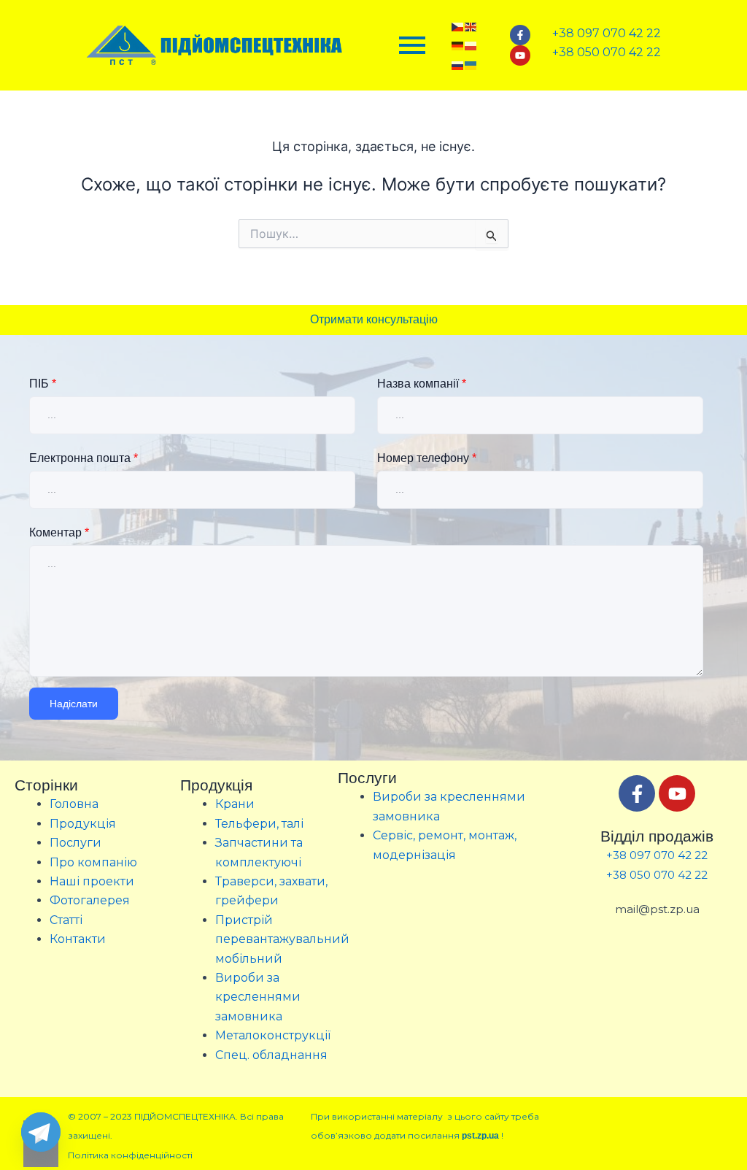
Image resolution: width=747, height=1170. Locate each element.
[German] (458, 45)
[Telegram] (41, 1132)
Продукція (83, 824)
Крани (235, 804)
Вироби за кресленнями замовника (258, 997)
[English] (471, 25)
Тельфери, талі (259, 824)
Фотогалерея (90, 900)
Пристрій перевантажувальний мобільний (282, 939)
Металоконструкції (272, 1035)
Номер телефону (426, 458)
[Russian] (458, 64)
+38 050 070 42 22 (657, 875)
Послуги (75, 843)
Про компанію (93, 862)
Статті (66, 920)
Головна (74, 804)
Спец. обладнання (271, 1055)
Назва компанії (421, 383)
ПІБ (42, 383)
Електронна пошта (83, 458)
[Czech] (458, 25)
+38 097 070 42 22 (657, 855)
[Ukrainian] (471, 64)
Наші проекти (92, 881)
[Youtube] (520, 55)
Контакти (78, 939)
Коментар (59, 532)
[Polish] (471, 45)
